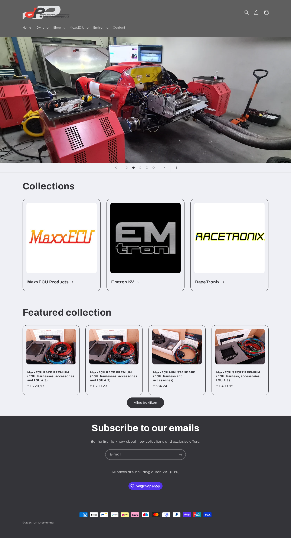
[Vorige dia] (116, 167)
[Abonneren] (181, 454)
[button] (42, 28)
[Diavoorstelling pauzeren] (175, 167)
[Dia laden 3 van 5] (140, 167)
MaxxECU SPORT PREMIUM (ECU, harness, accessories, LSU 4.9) (238, 376)
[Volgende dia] (164, 167)
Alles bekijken (145, 402)
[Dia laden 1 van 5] (126, 167)
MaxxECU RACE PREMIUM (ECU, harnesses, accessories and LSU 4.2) (113, 376)
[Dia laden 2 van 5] (133, 167)
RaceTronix (207, 282)
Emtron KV (122, 282)
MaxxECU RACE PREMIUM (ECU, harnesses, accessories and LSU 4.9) (50, 376)
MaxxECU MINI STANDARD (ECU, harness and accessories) (174, 376)
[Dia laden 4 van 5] (147, 167)
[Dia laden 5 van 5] (153, 167)
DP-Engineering (43, 523)
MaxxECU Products (48, 282)
